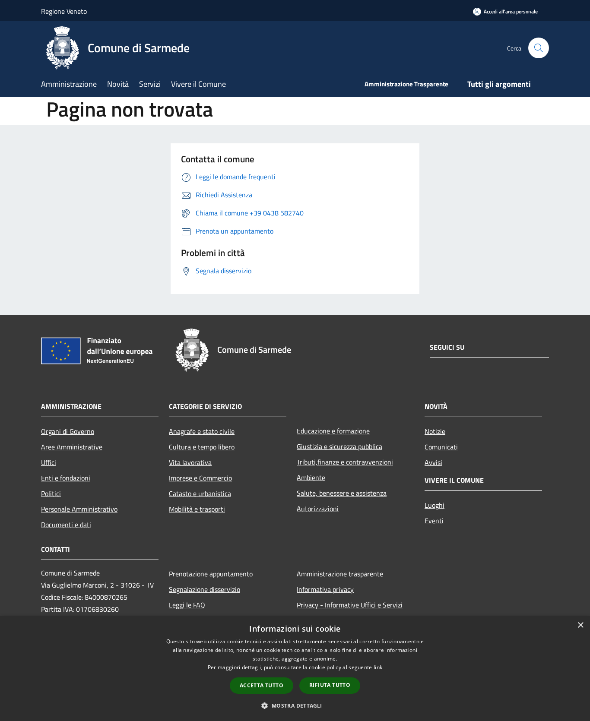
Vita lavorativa (190, 462)
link (378, 667)
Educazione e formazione (333, 431)
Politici (51, 493)
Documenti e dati (66, 524)
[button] (295, 705)
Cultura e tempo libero (202, 447)
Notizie (435, 431)
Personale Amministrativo (79, 509)
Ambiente (311, 477)
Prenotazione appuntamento (211, 574)
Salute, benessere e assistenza (342, 493)
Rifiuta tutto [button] (329, 685)
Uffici (48, 462)
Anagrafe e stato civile (202, 431)
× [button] (580, 625)
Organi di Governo (67, 431)
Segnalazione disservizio (204, 589)
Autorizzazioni (318, 508)
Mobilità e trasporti (197, 509)
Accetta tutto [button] (261, 685)
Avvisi (433, 462)
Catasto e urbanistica (200, 493)
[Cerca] (538, 48)
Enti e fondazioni (65, 478)
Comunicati (441, 447)
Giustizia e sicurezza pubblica (339, 446)
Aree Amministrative (71, 447)
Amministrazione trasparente (340, 574)
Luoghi (434, 505)
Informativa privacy (325, 589)
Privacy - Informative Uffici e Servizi (350, 605)
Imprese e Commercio (200, 478)
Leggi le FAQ (187, 605)
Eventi (434, 520)
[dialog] (295, 668)
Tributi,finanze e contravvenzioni (345, 462)
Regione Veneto (64, 11)
